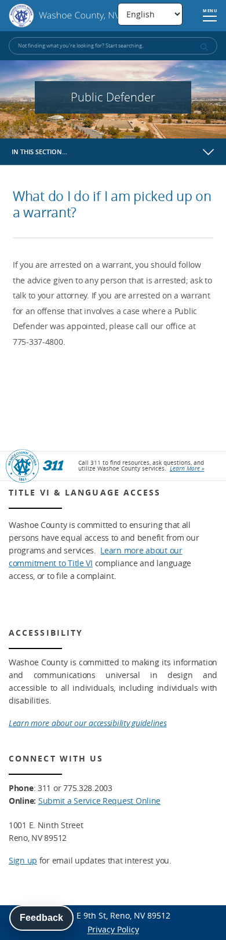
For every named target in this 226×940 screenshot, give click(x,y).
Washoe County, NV (65, 15)
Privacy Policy (113, 929)
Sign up (23, 860)
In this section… (39, 151)
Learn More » (187, 468)
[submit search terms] (203, 47)
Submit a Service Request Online (99, 800)
